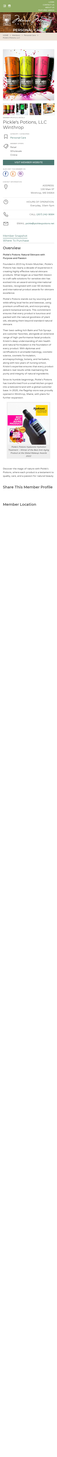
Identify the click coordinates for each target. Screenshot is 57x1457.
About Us (49, 7)
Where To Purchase (16, 240)
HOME (5, 35)
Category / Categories (19, 134)
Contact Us (48, 5)
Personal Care (30, 35)
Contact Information (12, 182)
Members (16, 35)
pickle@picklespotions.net (39, 223)
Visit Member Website (28, 162)
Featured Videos (46, 10)
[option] (28, 74)
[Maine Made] (26, 24)
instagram (21, 174)
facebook (6, 174)
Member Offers (17, 143)
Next (49, 74)
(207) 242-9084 (45, 214)
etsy (13, 174)
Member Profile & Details (14, 118)
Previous (8, 74)
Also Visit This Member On (14, 169)
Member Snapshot (15, 235)
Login (51, 2)
